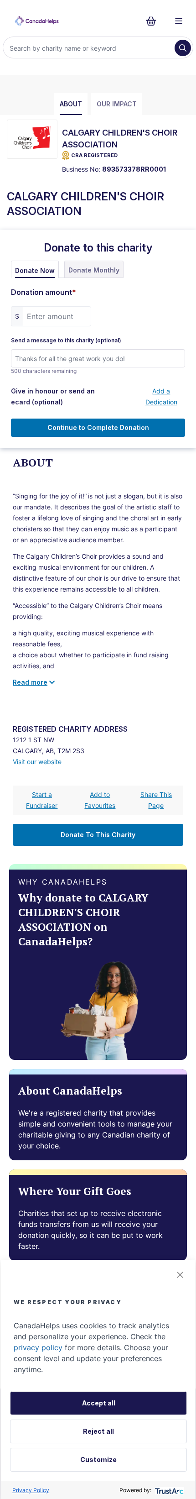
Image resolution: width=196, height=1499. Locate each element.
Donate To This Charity (98, 835)
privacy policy (38, 1347)
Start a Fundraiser (41, 800)
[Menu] (178, 21)
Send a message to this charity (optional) (66, 340)
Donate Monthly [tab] (93, 270)
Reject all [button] (98, 1431)
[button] (180, 1275)
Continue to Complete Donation (98, 427)
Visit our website (37, 761)
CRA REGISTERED (94, 155)
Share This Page (156, 800)
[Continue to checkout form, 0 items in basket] (154, 21)
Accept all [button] (98, 1403)
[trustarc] (168, 1490)
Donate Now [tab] (35, 270)
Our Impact (117, 104)
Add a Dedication (161, 396)
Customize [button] (98, 1459)
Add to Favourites (99, 800)
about (71, 104)
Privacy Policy (30, 1490)
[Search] (183, 48)
